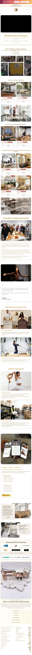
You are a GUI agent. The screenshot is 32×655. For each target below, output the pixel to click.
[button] (1, 10)
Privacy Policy (17, 631)
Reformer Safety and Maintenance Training (20, 640)
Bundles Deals (8, 517)
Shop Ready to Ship (16, 53)
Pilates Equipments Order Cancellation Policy (20, 634)
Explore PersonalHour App (6, 495)
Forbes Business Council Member (6, 299)
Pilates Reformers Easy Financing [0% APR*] (5, 636)
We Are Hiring (2, 646)
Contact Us (2, 648)
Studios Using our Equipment (19, 628)
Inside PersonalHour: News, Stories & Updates (6, 631)
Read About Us (24, 532)
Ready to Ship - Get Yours (22, 115)
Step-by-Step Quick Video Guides (4, 642)
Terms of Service (17, 639)
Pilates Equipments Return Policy (19, 637)
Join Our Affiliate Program (3, 634)
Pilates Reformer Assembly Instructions (5, 628)
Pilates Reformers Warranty (4, 637)
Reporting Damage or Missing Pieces (19, 636)
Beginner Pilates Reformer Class (4, 639)
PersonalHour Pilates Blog (4, 645)
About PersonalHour (3, 643)
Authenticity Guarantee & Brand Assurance (5, 640)
